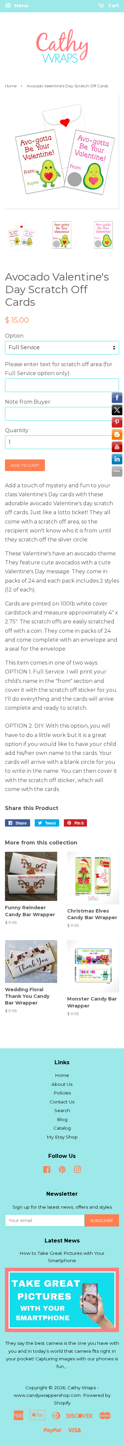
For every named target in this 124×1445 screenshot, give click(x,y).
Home (11, 85)
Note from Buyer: (28, 402)
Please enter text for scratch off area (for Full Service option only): (58, 368)
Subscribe (101, 1220)
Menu (20, 6)
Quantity (16, 430)
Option (14, 336)
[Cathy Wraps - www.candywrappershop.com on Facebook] (47, 1170)
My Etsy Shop (62, 1137)
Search (62, 1110)
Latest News (62, 1241)
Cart (113, 6)
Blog (62, 1119)
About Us (62, 1084)
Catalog (62, 1128)
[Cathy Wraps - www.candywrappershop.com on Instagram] (77, 1170)
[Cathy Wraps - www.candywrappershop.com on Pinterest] (62, 1170)
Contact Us (62, 1101)
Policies (62, 1092)
